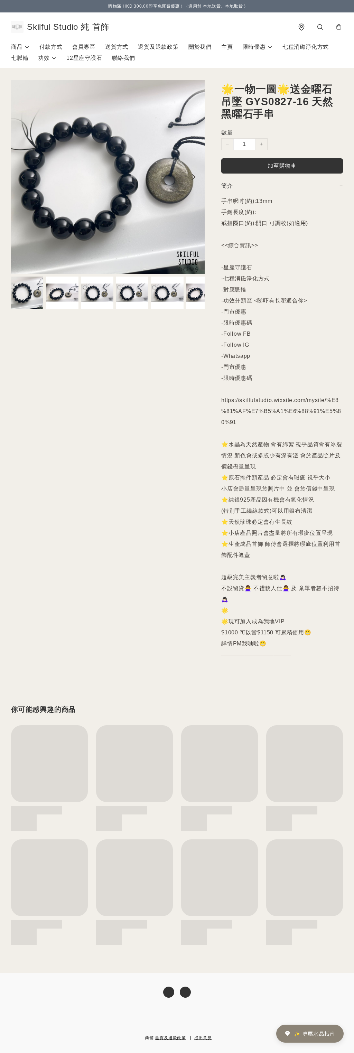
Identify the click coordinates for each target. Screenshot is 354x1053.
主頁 (227, 47)
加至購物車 (282, 166)
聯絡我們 (123, 58)
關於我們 (200, 47)
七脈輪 (19, 58)
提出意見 (203, 1037)
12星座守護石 (84, 58)
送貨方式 (116, 47)
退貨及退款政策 (158, 47)
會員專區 (83, 47)
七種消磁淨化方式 (305, 47)
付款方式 (51, 47)
